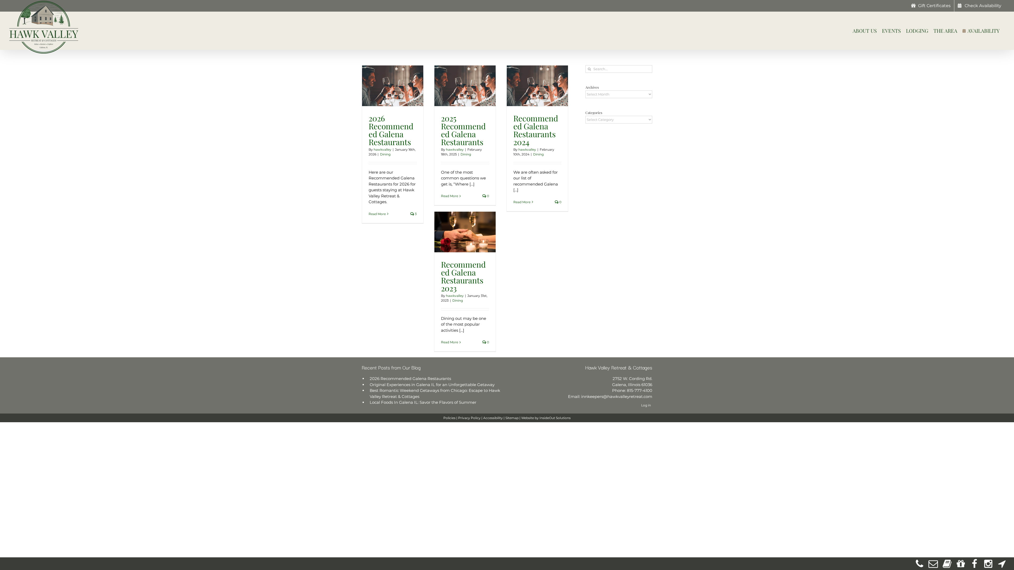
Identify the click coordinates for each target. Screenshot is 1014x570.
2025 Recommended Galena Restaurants (463, 130)
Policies (449, 418)
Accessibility (493, 418)
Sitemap (512, 418)
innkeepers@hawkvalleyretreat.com (616, 396)
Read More (377, 214)
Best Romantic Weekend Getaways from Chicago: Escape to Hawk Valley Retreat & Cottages (435, 393)
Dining (385, 154)
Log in (646, 405)
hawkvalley (382, 149)
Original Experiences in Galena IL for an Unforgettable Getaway (432, 384)
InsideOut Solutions (555, 418)
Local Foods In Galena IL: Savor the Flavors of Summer (423, 402)
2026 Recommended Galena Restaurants (391, 130)
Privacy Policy (469, 418)
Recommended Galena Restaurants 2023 (463, 276)
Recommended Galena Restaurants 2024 (535, 130)
